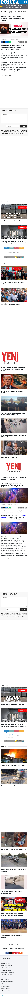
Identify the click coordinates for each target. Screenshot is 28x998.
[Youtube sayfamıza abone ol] (14, 953)
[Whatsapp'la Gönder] (10, 42)
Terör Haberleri (6, 986)
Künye (10, 948)
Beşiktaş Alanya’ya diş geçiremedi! (14, 6)
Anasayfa (5, 11)
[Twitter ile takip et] (10, 953)
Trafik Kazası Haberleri (7, 981)
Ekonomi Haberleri (6, 984)
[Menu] (25, 2)
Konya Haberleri (6, 963)
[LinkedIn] (8, 42)
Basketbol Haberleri (7, 974)
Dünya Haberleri (6, 988)
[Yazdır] (19, 42)
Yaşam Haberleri (6, 990)
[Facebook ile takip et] (7, 953)
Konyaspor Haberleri (7, 965)
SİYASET (11, 11)
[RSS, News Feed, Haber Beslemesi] (20, 953)
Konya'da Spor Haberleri (8, 972)
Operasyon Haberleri (7, 977)
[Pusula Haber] (10, 2)
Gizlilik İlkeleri (21, 948)
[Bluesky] (6, 42)
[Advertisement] (14, 92)
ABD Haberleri (5, 979)
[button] (21, 42)
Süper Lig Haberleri (6, 970)
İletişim (15, 948)
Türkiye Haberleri (6, 958)
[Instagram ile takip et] (17, 953)
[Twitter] (4, 42)
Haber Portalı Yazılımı (8, 996)
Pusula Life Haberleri (7, 968)
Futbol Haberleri (6, 961)
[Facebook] (2, 42)
